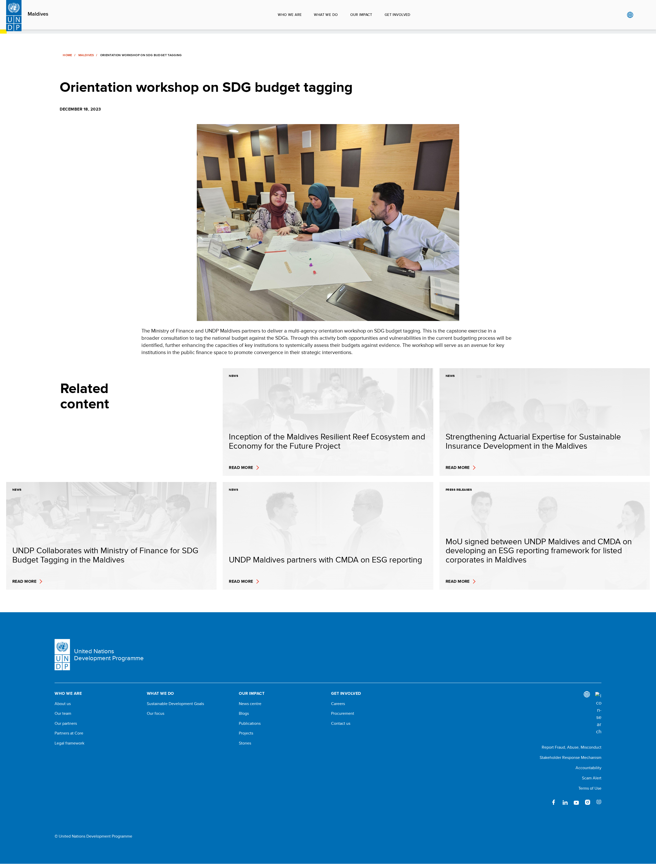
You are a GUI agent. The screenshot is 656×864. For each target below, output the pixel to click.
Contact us (340, 723)
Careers (338, 704)
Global (630, 15)
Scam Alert (591, 778)
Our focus (155, 713)
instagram (587, 802)
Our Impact (361, 14)
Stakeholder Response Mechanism (570, 757)
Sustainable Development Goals (175, 704)
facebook (553, 802)
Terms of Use (589, 788)
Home (67, 55)
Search (640, 15)
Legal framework (69, 743)
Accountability (588, 768)
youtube (576, 802)
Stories (245, 743)
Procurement (342, 713)
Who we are (290, 14)
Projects (246, 733)
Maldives (38, 14)
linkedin (565, 802)
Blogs (244, 713)
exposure (598, 802)
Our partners (66, 723)
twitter (542, 802)
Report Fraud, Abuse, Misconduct (571, 747)
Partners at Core (69, 733)
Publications (250, 723)
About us (63, 704)
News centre (250, 704)
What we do (326, 14)
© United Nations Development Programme (93, 836)
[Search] (598, 713)
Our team (63, 713)
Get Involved (398, 14)
